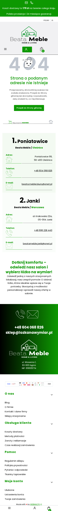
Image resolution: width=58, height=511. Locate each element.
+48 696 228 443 (43, 230)
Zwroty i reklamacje (15, 440)
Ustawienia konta (14, 494)
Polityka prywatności (16, 465)
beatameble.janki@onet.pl (37, 243)
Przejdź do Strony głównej (29, 107)
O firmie (9, 407)
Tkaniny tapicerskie (15, 474)
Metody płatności (14, 436)
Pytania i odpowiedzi (16, 469)
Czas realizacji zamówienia (20, 445)
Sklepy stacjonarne (15, 416)
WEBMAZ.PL (35, 504)
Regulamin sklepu (14, 460)
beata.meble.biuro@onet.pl (37, 184)
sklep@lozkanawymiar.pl (29, 332)
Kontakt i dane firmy (16, 411)
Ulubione (9, 490)
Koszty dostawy (13, 431)
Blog (7, 402)
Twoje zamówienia (15, 499)
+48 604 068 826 (43, 170)
